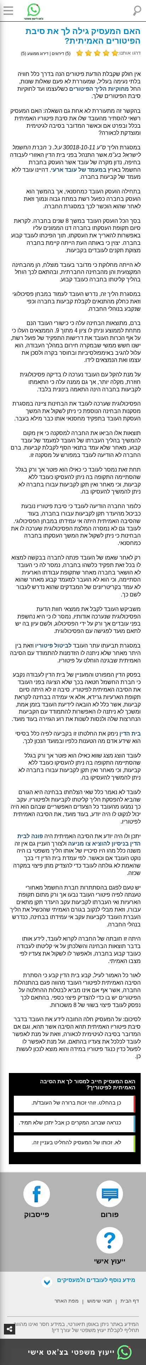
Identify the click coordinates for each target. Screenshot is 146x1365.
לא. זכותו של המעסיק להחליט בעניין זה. (76, 1142)
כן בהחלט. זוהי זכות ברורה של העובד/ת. (76, 1103)
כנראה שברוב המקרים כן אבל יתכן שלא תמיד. (70, 1122)
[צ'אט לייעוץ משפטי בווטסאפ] (28, 10)
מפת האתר (67, 1301)
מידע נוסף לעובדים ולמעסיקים (96, 1280)
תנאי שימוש (99, 1301)
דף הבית (129, 1301)
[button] (11, 10)
